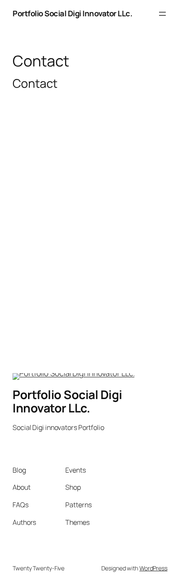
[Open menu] (162, 14)
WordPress (153, 568)
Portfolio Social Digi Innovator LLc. (72, 13)
